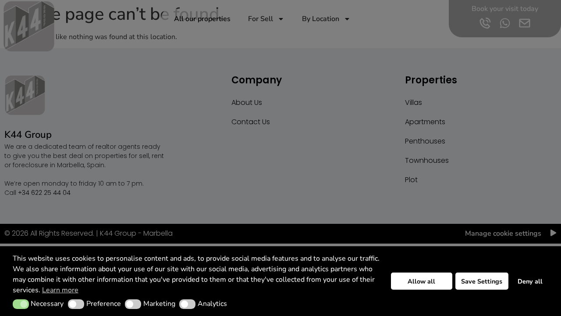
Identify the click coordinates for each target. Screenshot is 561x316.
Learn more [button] (60, 290)
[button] (21, 304)
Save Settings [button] (481, 281)
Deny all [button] (530, 281)
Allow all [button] (421, 281)
